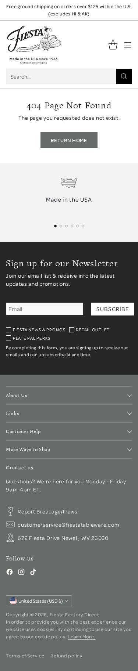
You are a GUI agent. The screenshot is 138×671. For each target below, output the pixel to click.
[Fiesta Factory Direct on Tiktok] (33, 572)
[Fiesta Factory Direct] (33, 44)
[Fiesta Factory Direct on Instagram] (21, 572)
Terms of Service (25, 656)
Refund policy (66, 656)
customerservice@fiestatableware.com (68, 524)
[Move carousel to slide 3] (66, 226)
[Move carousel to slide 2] (61, 226)
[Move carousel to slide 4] (72, 226)
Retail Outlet (93, 329)
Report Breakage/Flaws (48, 511)
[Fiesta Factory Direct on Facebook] (9, 572)
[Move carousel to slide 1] (55, 226)
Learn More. (81, 636)
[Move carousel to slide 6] (83, 226)
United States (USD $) (40, 601)
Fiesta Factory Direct (74, 614)
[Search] (124, 76)
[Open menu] (127, 44)
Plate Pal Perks (31, 338)
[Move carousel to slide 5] (77, 226)
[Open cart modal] (112, 44)
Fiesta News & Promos (39, 329)
